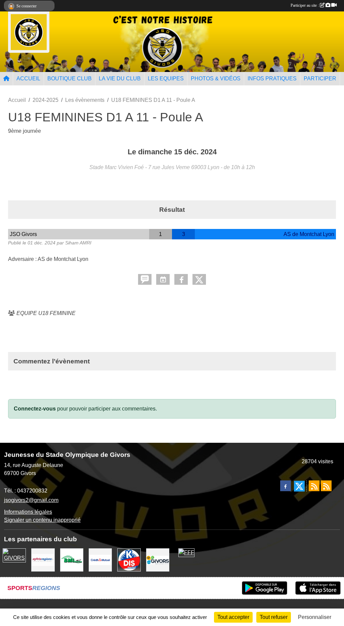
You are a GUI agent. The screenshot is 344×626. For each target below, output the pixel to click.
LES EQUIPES (166, 78)
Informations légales (28, 512)
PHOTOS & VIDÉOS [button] (216, 78)
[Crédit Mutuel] (100, 559)
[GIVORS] (14, 555)
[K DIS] (128, 559)
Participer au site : (305, 5)
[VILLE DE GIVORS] (157, 559)
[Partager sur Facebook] (181, 279)
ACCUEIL (28, 78)
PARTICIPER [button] (320, 78)
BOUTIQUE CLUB (69, 78)
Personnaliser (314, 617)
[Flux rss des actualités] (314, 485)
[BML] (71, 559)
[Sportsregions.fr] (42, 559)
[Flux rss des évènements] (326, 485)
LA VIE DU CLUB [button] (120, 78)
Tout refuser (274, 617)
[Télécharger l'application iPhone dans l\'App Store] (318, 588)
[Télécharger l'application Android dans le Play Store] (264, 588)
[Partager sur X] (199, 279)
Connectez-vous (35, 409)
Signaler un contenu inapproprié (42, 520)
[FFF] (186, 552)
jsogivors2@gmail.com (31, 500)
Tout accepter (233, 617)
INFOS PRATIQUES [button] (272, 78)
